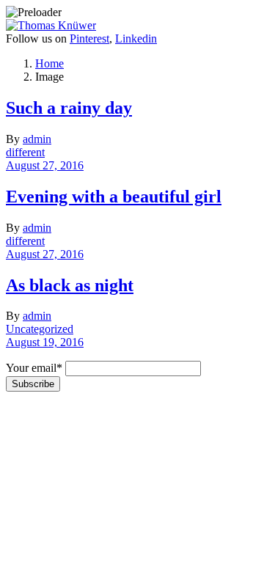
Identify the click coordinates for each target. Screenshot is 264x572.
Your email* (34, 368)
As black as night (69, 285)
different (25, 152)
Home (49, 63)
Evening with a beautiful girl (113, 196)
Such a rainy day (69, 107)
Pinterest (89, 38)
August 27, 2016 (45, 165)
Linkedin (136, 38)
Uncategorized (39, 329)
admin (37, 139)
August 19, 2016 (45, 342)
